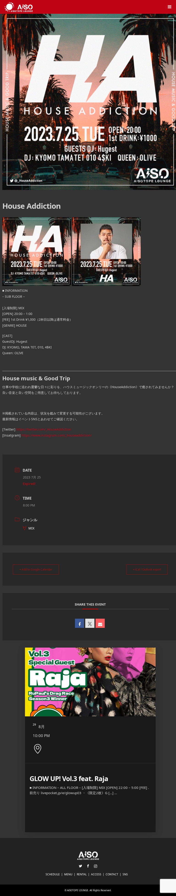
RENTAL (82, 874)
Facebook (88, 866)
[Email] (100, 623)
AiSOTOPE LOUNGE (77, 890)
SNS (125, 874)
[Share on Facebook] (79, 623)
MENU (68, 874)
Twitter (80, 866)
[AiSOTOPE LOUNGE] (19, 7)
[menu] (169, 7)
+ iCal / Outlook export (147, 569)
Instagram (95, 866)
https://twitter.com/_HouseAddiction (43, 429)
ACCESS (96, 874)
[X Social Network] (89, 623)
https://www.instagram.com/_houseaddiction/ (57, 435)
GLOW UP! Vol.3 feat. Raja (69, 778)
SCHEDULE (53, 874)
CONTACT (112, 874)
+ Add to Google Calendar (35, 569)
